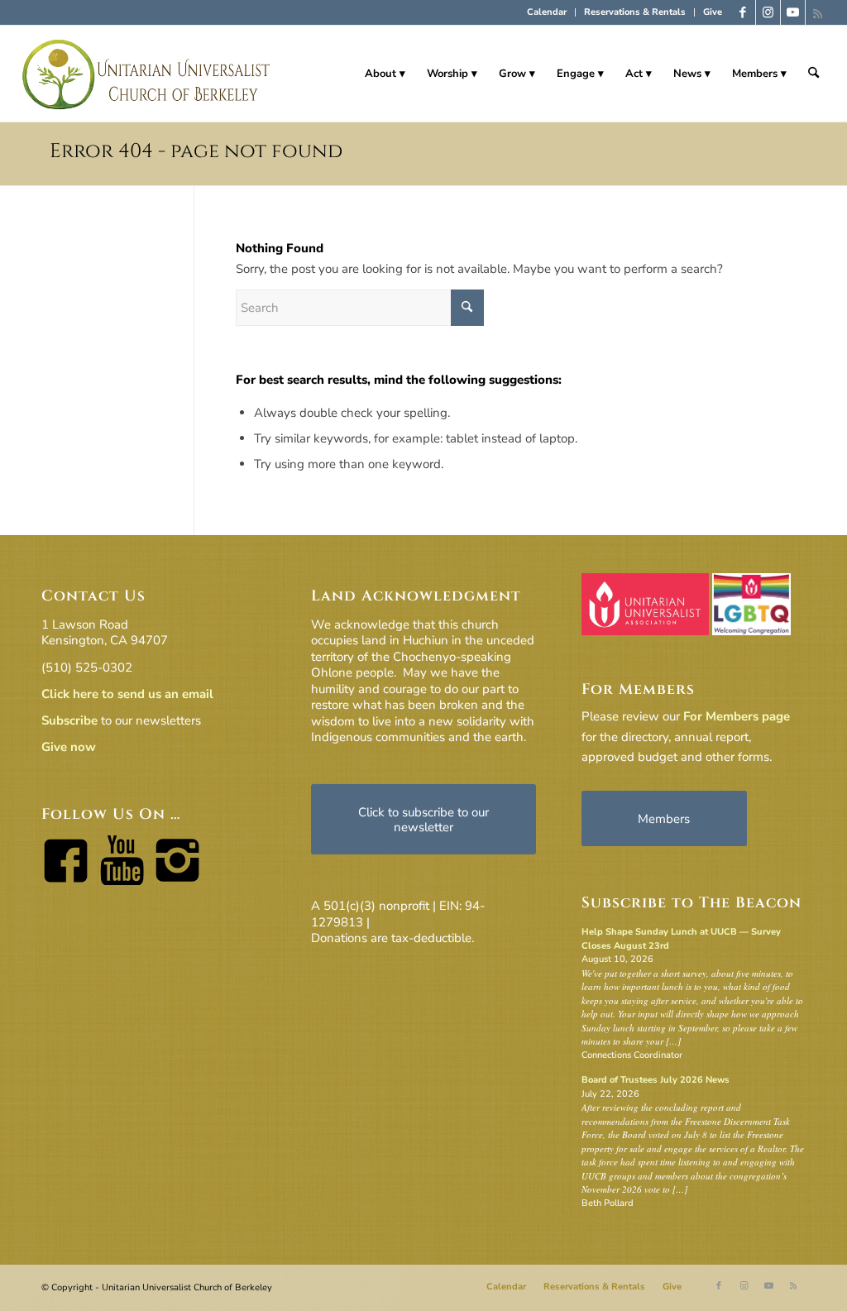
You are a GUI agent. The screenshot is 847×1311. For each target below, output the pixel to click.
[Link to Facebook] (743, 12)
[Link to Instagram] (768, 12)
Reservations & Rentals (635, 12)
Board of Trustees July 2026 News (655, 1080)
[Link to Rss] (818, 12)
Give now (68, 747)
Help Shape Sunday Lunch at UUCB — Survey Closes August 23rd (681, 939)
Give (712, 12)
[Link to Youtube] (793, 12)
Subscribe (69, 720)
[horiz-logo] (147, 74)
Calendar (547, 12)
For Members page (736, 716)
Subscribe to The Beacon (691, 902)
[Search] (813, 74)
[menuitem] (547, 12)
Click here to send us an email (127, 694)
